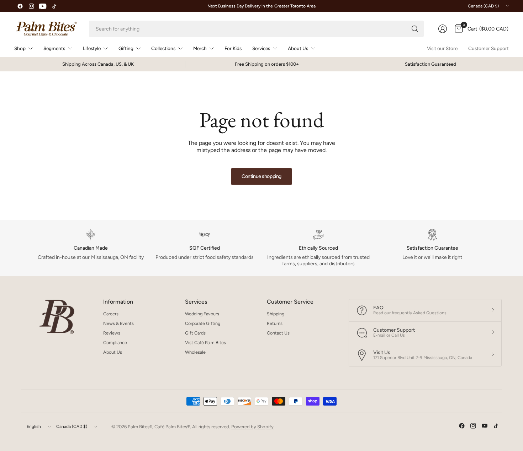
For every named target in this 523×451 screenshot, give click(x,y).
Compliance (115, 342)
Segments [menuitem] (54, 48)
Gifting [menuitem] (125, 48)
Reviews (111, 333)
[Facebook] (20, 6)
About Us (112, 352)
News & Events (118, 323)
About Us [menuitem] (298, 48)
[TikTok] (54, 6)
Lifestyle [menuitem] (92, 48)
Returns (274, 323)
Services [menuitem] (261, 48)
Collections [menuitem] (163, 48)
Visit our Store (442, 48)
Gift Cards (195, 333)
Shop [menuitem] (20, 48)
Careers (110, 313)
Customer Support (488, 48)
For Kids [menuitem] (233, 48)
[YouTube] (42, 6)
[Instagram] (31, 6)
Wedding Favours (202, 313)
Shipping (275, 313)
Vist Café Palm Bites (205, 342)
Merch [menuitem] (200, 48)
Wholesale (195, 352)
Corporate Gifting (202, 323)
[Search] (415, 29)
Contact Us (278, 333)
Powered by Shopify (252, 426)
